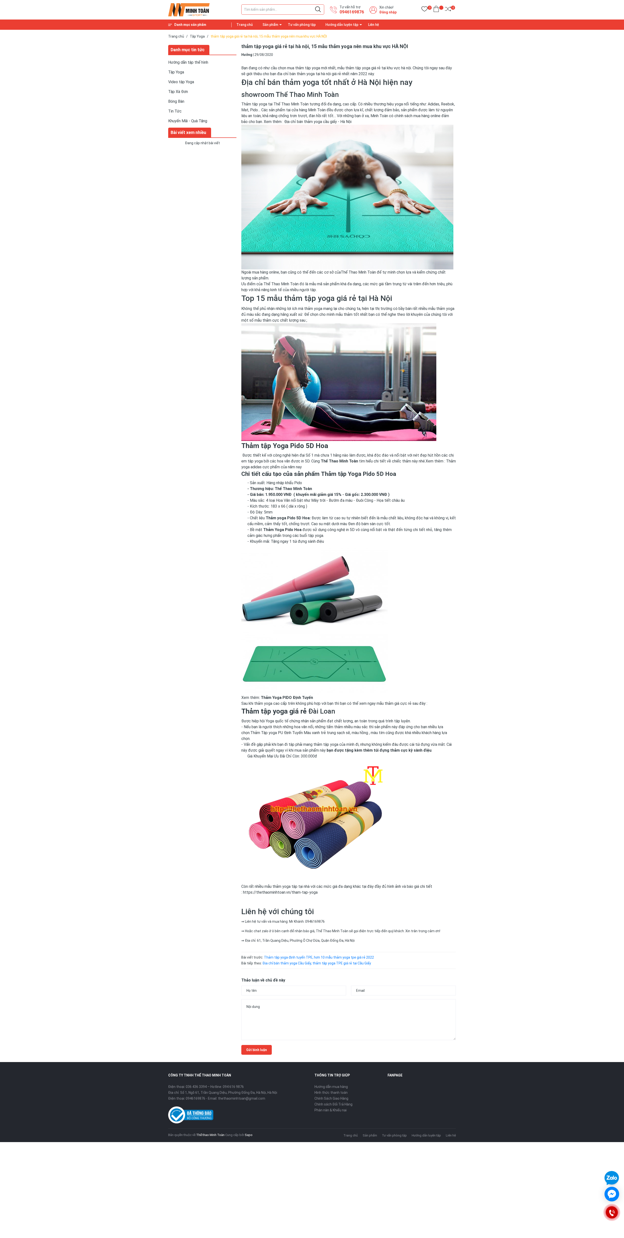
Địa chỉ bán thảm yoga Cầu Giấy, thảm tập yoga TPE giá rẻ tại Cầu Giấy (317, 963)
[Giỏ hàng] (436, 10)
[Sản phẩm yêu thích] (424, 10)
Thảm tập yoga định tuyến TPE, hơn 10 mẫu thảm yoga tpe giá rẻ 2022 (319, 957)
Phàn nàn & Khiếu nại (330, 1110)
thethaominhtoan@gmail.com (241, 1098)
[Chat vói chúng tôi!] (611, 1194)
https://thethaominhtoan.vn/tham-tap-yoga (280, 892)
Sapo (249, 1135)
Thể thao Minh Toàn (210, 1135)
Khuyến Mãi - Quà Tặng (187, 121)
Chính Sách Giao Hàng (331, 1098)
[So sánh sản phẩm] (448, 10)
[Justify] (318, 9)
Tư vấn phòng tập (302, 25)
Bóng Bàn (176, 101)
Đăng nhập (388, 12)
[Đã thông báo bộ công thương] (190, 1115)
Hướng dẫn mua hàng (331, 1087)
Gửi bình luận (256, 1050)
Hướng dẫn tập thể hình (188, 62)
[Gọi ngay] (611, 1212)
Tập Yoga (176, 72)
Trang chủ (244, 25)
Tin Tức (175, 111)
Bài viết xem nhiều (188, 132)
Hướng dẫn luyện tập (341, 25)
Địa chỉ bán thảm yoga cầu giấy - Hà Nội (317, 121)
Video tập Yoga (181, 82)
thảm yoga (444, 308)
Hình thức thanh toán (331, 1093)
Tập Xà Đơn (178, 91)
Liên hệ (373, 25)
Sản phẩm (270, 25)
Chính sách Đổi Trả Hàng (333, 1104)
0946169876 (352, 11)
